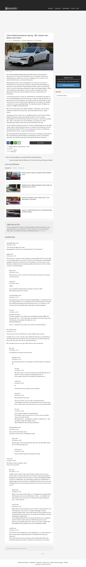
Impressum (39, 562)
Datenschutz (46, 562)
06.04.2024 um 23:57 (19, 395)
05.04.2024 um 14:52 (11, 256)
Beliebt (15, 168)
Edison (28, 146)
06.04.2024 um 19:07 (11, 245)
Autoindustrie (16, 40)
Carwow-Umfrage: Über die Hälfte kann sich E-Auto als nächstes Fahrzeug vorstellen (30, 160)
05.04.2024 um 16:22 (16, 506)
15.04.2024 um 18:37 (13, 312)
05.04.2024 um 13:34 (13, 530)
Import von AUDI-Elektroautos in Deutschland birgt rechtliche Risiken (37, 211)
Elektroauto (13, 151)
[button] (8, 142)
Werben (66, 562)
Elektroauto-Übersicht (23, 562)
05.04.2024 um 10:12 (11, 331)
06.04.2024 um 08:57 (19, 383)
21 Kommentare (37, 40)
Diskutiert (21, 168)
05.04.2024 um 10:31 (13, 350)
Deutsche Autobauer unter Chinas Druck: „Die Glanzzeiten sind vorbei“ (35, 198)
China (10, 148)
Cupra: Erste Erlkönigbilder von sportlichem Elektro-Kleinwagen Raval (23, 157)
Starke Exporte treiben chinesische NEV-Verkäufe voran (36, 173)
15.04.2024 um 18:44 (19, 411)
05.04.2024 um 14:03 (16, 359)
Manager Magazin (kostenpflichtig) (17, 146)
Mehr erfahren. (42, 231)
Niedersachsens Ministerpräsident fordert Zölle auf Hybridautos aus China (37, 186)
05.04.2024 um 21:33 (19, 370)
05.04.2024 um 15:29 (13, 429)
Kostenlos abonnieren (68, 85)
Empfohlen (8, 168)
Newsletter (41, 143)
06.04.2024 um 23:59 (16, 440)
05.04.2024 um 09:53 (11, 460)
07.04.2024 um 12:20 (19, 451)
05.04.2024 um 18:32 (13, 272)
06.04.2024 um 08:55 (13, 283)
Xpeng (15, 150)
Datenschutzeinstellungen (56, 562)
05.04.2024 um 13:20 (16, 491)
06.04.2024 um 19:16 (13, 297)
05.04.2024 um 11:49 (13, 471)
